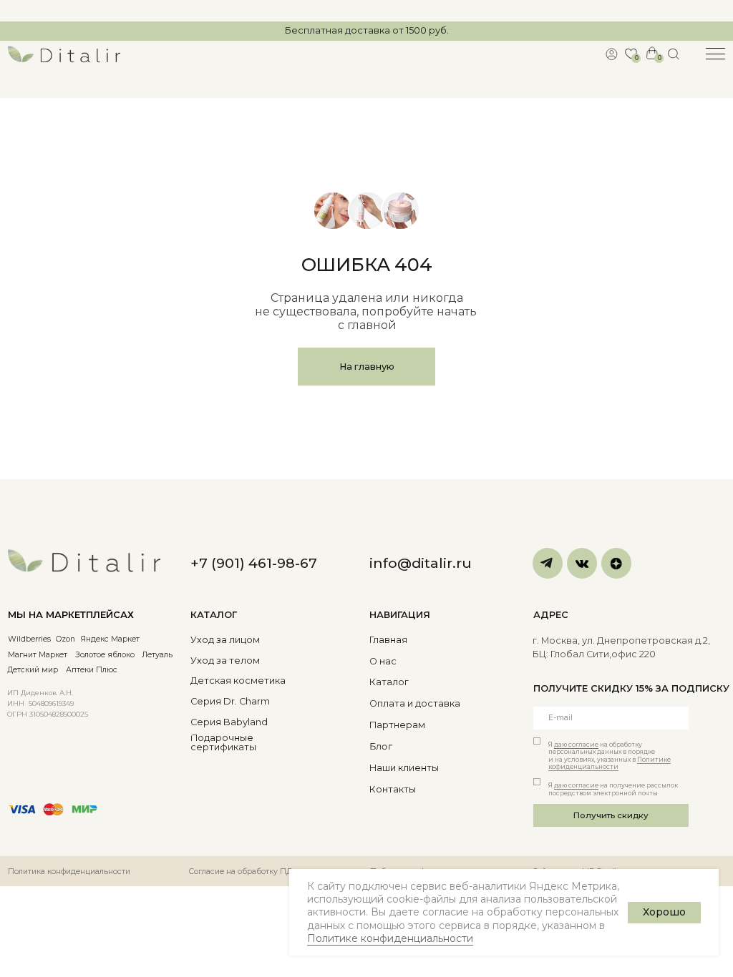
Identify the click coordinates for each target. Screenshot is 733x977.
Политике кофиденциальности (609, 763)
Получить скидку (611, 815)
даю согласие (576, 744)
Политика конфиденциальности (69, 871)
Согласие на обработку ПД (240, 871)
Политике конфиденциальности (390, 938)
